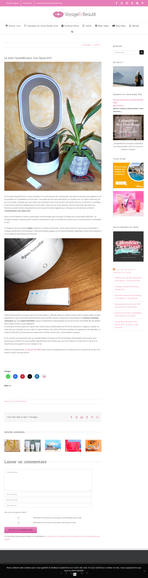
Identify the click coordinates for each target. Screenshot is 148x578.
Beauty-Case (8, 401)
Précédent (87, 45)
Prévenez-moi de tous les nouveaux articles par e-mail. (54, 522)
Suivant (97, 45)
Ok (74, 574)
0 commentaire (20, 401)
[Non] (144, 571)
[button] (72, 31)
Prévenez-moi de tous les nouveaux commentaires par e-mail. (57, 518)
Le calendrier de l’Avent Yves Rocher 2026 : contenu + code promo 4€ (126, 324)
